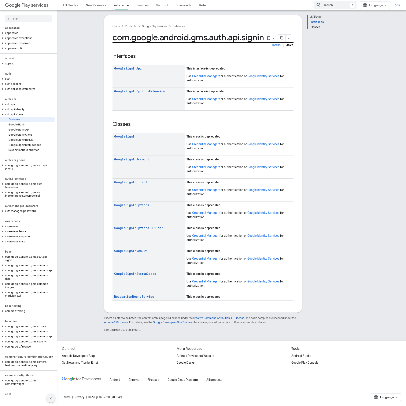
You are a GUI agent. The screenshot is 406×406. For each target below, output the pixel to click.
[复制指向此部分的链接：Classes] (135, 124)
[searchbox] (28, 18)
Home (116, 26)
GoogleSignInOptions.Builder (138, 228)
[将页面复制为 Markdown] (282, 38)
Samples (143, 5)
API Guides (70, 5)
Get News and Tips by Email (80, 362)
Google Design (186, 362)
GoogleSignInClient (130, 182)
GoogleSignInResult (130, 251)
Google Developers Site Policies (172, 322)
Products (130, 26)
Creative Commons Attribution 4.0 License (218, 318)
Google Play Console (304, 362)
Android (115, 379)
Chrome (134, 379)
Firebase (153, 379)
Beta (202, 5)
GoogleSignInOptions (131, 205)
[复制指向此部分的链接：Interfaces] (140, 56)
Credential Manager (205, 76)
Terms (66, 397)
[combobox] (335, 5)
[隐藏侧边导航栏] (51, 398)
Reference (121, 5)
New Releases (96, 5)
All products (214, 379)
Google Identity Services (263, 76)
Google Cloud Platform (183, 379)
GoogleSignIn (125, 136)
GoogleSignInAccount (131, 159)
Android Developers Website (195, 355)
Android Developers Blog (78, 355)
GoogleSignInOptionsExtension (139, 91)
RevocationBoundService (134, 297)
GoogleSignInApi (128, 68)
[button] (27, 33)
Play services (35, 5)
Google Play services (154, 26)
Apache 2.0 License (116, 322)
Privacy (79, 397)
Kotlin (276, 45)
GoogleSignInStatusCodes (135, 274)
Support (162, 5)
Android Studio (301, 355)
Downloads (183, 5)
